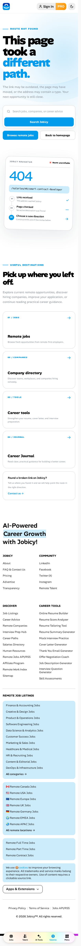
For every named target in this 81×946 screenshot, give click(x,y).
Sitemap (8, 675)
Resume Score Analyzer (53, 619)
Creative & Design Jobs (20, 711)
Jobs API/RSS (61, 908)
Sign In (48, 6)
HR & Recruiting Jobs (19, 755)
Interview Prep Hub (15, 632)
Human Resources (14, 651)
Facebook (45, 569)
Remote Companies (15, 626)
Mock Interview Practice (54, 638)
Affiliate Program (13, 663)
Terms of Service (39, 908)
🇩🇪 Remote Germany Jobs (22, 811)
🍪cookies (21, 867)
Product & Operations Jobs (23, 718)
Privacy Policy (17, 908)
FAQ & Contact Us (14, 569)
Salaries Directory (13, 644)
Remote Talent (48, 588)
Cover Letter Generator (53, 644)
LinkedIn (44, 563)
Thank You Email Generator (56, 651)
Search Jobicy (39, 122)
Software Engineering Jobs (22, 724)
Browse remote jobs (20, 135)
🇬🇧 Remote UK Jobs (18, 805)
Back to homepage (57, 135)
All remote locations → (20, 830)
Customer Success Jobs (20, 737)
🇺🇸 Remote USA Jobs (19, 793)
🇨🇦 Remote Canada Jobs (21, 786)
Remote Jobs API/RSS (16, 657)
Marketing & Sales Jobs (20, 743)
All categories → (16, 774)
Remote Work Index (15, 669)
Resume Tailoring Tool (53, 626)
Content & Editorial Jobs (21, 761)
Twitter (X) (45, 576)
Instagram (45, 582)
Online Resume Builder (53, 613)
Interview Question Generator (51, 670)
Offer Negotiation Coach (54, 657)
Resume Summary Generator (57, 632)
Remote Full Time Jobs (20, 843)
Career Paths (10, 638)
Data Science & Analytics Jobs (24, 730)
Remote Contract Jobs (20, 855)
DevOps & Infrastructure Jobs (24, 768)
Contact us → (16, 493)
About (6, 563)
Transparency (11, 588)
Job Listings (10, 613)
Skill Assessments (50, 678)
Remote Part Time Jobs (20, 849)
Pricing (7, 576)
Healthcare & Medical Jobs (22, 749)
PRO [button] (61, 6)
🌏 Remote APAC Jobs (20, 824)
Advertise (9, 582)
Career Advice (11, 619)
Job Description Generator (55, 663)
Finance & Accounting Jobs (23, 705)
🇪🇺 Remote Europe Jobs (21, 799)
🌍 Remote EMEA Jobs (20, 818)
